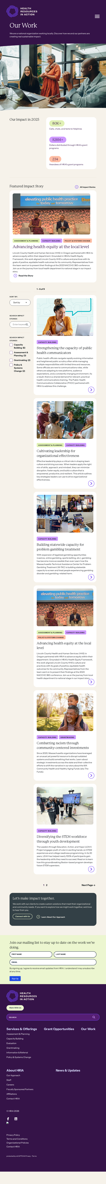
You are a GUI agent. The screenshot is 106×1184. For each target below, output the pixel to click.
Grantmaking (12, 1048)
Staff (8, 1080)
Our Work (88, 1029)
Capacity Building (14, 1038)
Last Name (61, 954)
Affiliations (11, 1094)
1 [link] (43, 885)
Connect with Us (22, 916)
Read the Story (26, 275)
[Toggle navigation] (97, 16)
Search (13, 1017)
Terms (34, 1156)
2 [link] (46, 885)
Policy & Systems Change (18, 1057)
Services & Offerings (21, 1029)
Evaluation (11, 1043)
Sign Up (15, 978)
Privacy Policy (13, 1135)
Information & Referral (17, 1052)
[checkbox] (20, 346)
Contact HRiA (13, 1098)
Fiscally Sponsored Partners (19, 1089)
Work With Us (15, 1008)
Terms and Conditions (17, 1139)
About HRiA (15, 1070)
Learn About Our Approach (53, 917)
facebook (8, 1118)
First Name (17, 954)
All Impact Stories (87, 187)
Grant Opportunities (59, 1029)
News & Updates (68, 1070)
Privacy (28, 1156)
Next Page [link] (87, 885)
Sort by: (14, 297)
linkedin (15, 1118)
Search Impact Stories (17, 317)
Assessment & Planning (18, 1034)
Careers (10, 1084)
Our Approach (13, 1075)
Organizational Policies (17, 1142)
